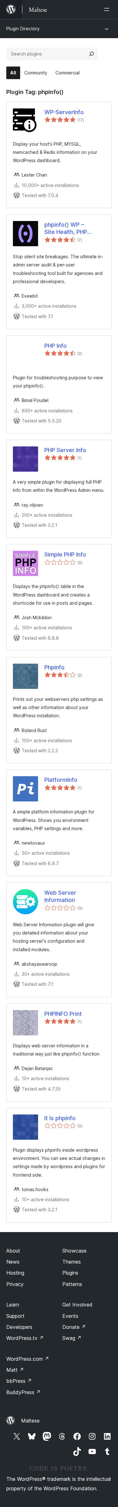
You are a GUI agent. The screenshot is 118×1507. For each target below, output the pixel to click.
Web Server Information (60, 896)
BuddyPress (23, 1392)
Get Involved (77, 1304)
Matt (15, 1370)
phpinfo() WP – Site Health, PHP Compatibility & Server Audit (74, 228)
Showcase (74, 1251)
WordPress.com (27, 1359)
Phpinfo (54, 667)
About (13, 1251)
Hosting (15, 1273)
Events (70, 1316)
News (13, 1262)
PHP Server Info (65, 450)
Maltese (30, 1420)
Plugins (70, 1273)
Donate (74, 1327)
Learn (12, 1304)
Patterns (72, 1284)
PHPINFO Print (63, 1013)
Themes (71, 1262)
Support (15, 1316)
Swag (71, 1338)
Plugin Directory (23, 28)
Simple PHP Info (65, 554)
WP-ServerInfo (64, 112)
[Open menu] (108, 9)
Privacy (15, 1284)
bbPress (19, 1381)
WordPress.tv (25, 1338)
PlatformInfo (60, 780)
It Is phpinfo (60, 1118)
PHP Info (55, 345)
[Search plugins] (91, 54)
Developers (19, 1327)
